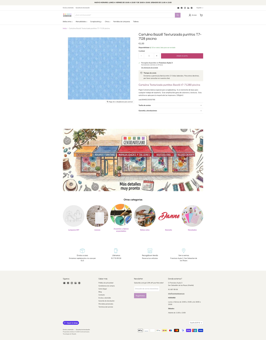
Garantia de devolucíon (107, 301)
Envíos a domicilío (105, 298)
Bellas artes (67, 22)
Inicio (65, 28)
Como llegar (103, 289)
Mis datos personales (106, 304)
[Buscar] (177, 15)
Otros (107, 22)
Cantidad (142, 51)
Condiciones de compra (107, 286)
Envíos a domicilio (68, 8)
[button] (193, 15)
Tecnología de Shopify (69, 334)
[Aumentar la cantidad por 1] (156, 56)
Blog (100, 292)
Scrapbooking (95, 22)
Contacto (102, 295)
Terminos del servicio (106, 307)
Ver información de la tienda (149, 67)
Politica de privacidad (106, 283)
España (195, 323)
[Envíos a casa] (82, 255)
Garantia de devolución (83, 8)
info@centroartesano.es (176, 294)
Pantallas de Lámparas (121, 22)
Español (199, 8)
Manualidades (81, 22)
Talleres (136, 22)
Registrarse (140, 296)
